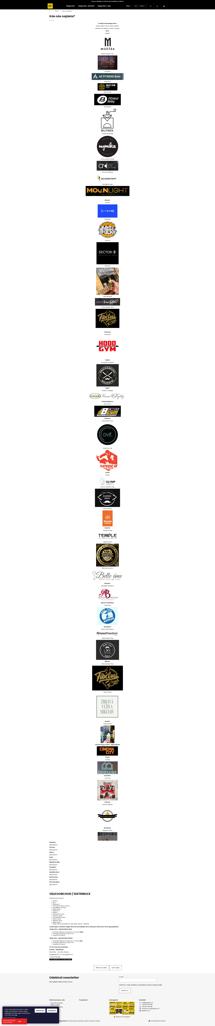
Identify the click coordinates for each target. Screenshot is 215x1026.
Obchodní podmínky (57, 1003)
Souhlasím (52, 1011)
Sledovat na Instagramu (123, 1017)
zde (16, 1015)
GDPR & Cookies (55, 1005)
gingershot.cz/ (146, 1010)
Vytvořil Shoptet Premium (158, 1021)
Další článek (115, 968)
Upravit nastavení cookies (92, 1021)
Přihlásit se (124, 990)
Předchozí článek (101, 968)
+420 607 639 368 (147, 1004)
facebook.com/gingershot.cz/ (150, 1008)
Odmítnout (40, 1011)
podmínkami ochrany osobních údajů (150, 985)
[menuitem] (70, 6)
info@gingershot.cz (55, 954)
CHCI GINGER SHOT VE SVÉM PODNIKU (60, 959)
